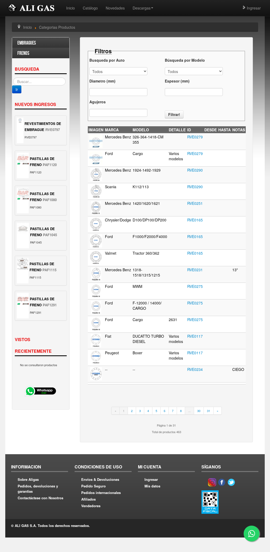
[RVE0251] (96, 207)
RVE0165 (195, 219)
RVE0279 (195, 136)
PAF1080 (50, 199)
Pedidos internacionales (101, 492)
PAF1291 (50, 304)
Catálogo (90, 8)
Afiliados (88, 499)
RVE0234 (195, 369)
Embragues (26, 43)
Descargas (142, 8)
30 (198, 411)
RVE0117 (195, 336)
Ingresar (253, 8)
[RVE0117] (96, 340)
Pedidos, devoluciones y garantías (38, 488)
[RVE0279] (96, 140)
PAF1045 (50, 234)
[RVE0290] (96, 174)
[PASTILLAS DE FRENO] (23, 158)
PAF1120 (50, 164)
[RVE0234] (96, 373)
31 (208, 411)
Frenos (23, 53)
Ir (17, 89)
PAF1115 (49, 269)
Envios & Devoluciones (100, 479)
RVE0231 (195, 269)
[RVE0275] (96, 290)
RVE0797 (52, 129)
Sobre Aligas (28, 479)
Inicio (70, 8)
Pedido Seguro (93, 485)
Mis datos (152, 485)
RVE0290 (195, 170)
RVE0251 (195, 203)
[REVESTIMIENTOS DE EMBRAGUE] (20, 120)
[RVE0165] (96, 223)
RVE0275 (195, 286)
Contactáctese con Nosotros (40, 497)
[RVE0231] (96, 273)
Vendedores (90, 505)
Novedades (115, 8)
